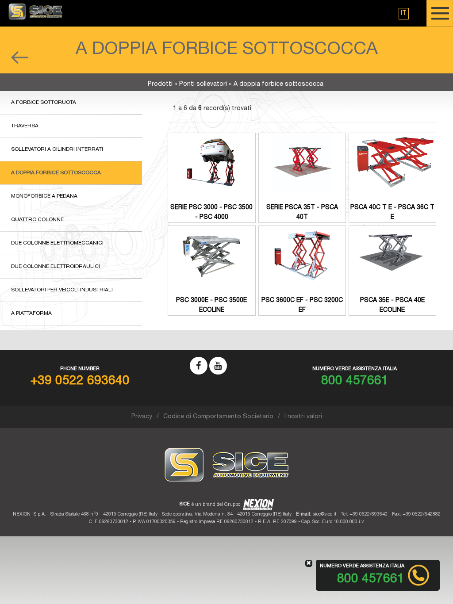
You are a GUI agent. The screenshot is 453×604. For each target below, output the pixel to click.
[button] (404, 13)
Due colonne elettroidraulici (55, 266)
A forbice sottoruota (43, 102)
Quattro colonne (37, 219)
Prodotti (160, 84)
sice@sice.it (324, 514)
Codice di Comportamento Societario (218, 417)
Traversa (24, 126)
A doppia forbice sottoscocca (56, 173)
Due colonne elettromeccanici (57, 243)
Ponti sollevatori (203, 84)
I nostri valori (303, 417)
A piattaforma (31, 313)
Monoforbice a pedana (44, 196)
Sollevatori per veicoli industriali (62, 290)
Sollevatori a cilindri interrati (57, 149)
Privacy (141, 417)
